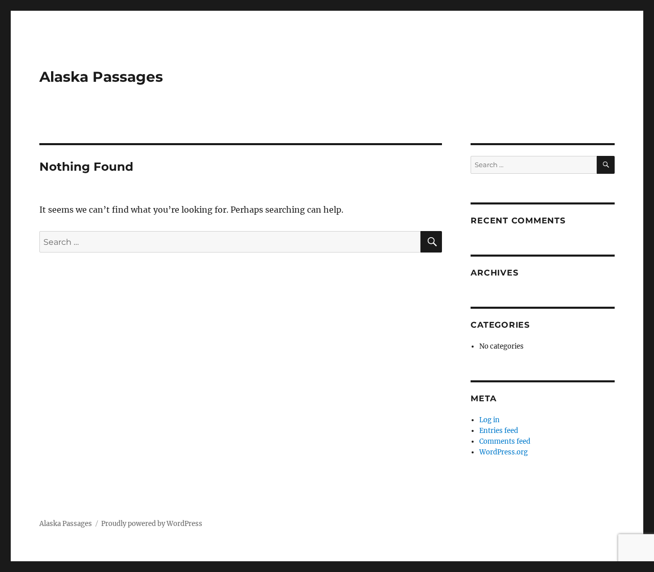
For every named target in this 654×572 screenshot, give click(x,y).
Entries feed (498, 430)
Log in (489, 420)
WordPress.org (503, 452)
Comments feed (504, 441)
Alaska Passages (101, 76)
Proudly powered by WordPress (151, 523)
